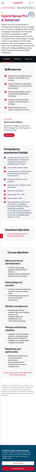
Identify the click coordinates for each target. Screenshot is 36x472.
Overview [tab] (6, 59)
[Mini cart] (33, 3)
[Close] (34, 448)
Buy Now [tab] (17, 59)
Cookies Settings (18, 463)
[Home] (18, 3)
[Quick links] (1, 236)
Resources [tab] (29, 59)
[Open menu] (2, 3)
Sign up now (9, 135)
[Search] (30, 3)
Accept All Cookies (18, 468)
